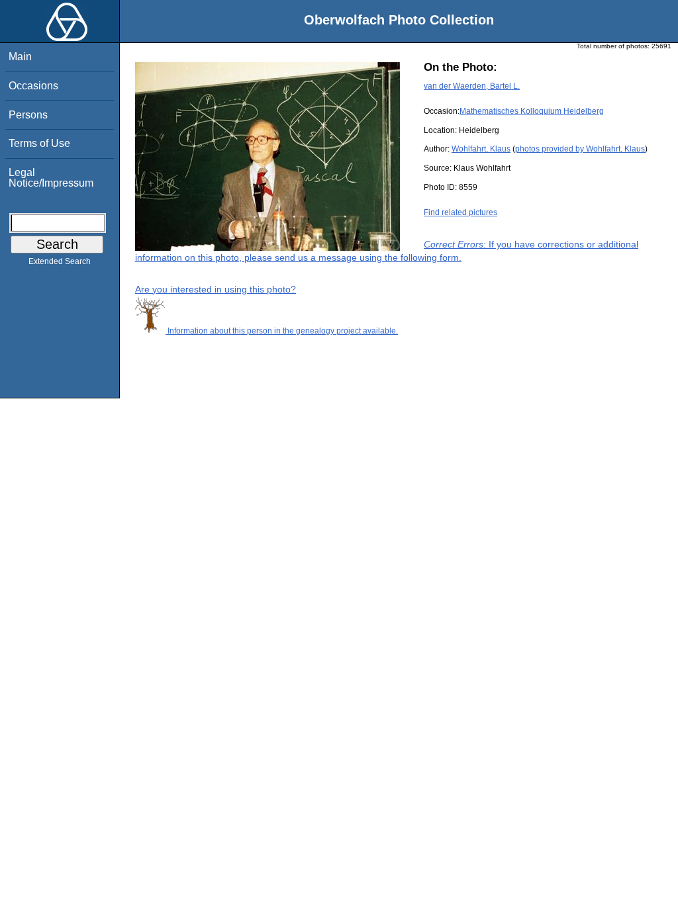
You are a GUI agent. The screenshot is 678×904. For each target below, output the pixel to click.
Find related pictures (460, 212)
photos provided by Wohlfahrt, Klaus (580, 149)
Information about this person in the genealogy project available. (282, 331)
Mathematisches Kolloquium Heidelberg (532, 111)
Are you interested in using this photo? (215, 289)
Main (20, 56)
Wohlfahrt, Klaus (481, 149)
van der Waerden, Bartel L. (472, 86)
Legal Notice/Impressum (51, 178)
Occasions (33, 85)
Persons (28, 114)
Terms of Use (39, 143)
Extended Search (59, 261)
